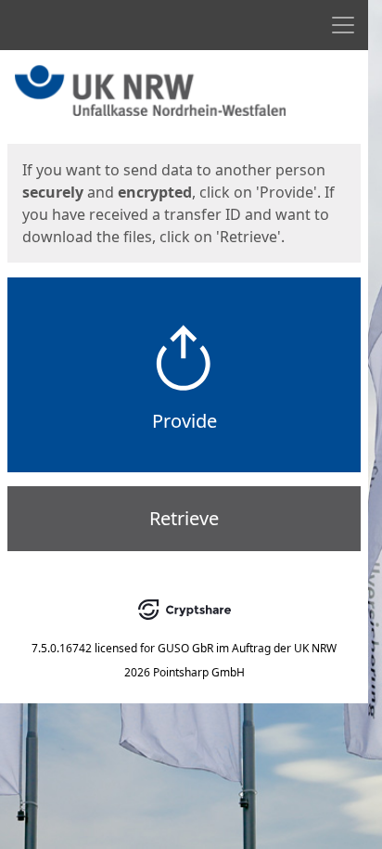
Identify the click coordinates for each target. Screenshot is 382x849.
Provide (184, 420)
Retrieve (184, 518)
